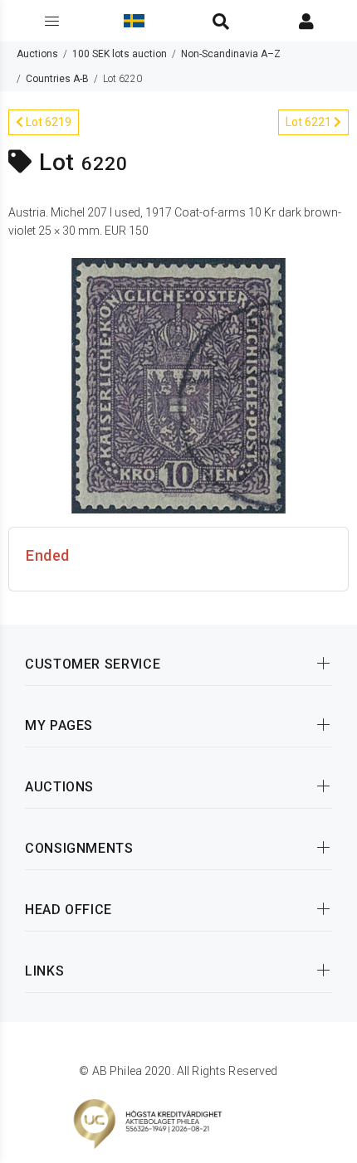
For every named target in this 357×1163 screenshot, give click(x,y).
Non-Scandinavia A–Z (231, 54)
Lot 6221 (310, 122)
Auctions (37, 54)
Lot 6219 (47, 122)
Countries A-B (57, 79)
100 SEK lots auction (119, 54)
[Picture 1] (178, 384)
